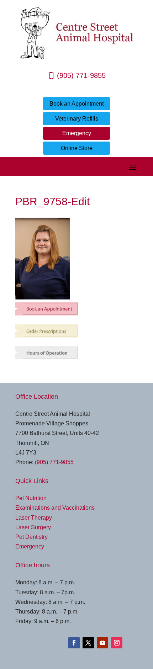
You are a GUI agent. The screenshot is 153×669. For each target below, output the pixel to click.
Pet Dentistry (31, 537)
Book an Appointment (76, 104)
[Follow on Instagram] (116, 642)
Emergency (76, 133)
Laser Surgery (33, 527)
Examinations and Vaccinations (55, 508)
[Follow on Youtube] (102, 642)
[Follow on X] (88, 642)
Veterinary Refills (76, 119)
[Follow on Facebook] (74, 642)
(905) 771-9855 (81, 75)
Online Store (77, 148)
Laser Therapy (33, 518)
